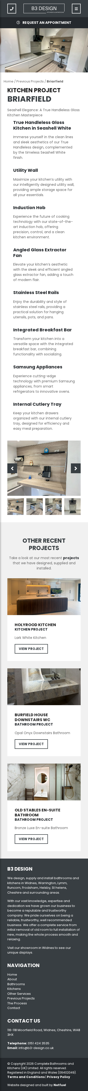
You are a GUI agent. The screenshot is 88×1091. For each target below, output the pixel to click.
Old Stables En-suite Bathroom (37, 812)
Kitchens (14, 988)
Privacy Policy (58, 1077)
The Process (17, 1003)
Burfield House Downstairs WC (32, 717)
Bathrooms (16, 984)
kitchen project (31, 629)
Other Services (19, 993)
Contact (13, 1008)
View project (31, 649)
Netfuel (60, 1085)
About (12, 979)
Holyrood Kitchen (35, 625)
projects (71, 557)
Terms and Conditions (26, 1077)
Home (8, 81)
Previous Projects (30, 81)
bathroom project (34, 724)
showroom (29, 947)
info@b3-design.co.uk (36, 1048)
